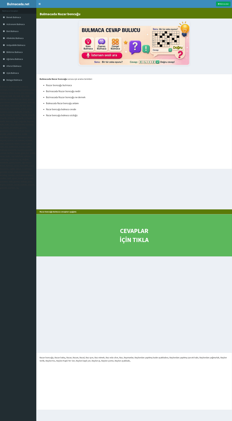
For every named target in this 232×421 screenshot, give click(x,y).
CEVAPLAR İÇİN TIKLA (134, 235)
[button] (39, 4)
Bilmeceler (224, 4)
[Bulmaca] (134, 43)
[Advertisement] (134, 143)
